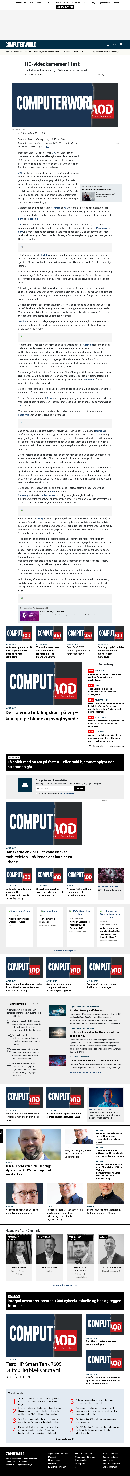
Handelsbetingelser (111, 1463)
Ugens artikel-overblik (58, 1453)
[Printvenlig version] (103, 75)
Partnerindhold (81, 1460)
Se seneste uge (64, 1439)
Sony (20, 218)
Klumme (9, 1163)
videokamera (48, 495)
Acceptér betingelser (47, 793)
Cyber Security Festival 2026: (53, 612)
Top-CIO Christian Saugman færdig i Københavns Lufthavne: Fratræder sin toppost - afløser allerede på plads (97, 1430)
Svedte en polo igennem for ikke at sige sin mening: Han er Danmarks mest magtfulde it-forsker (105, 738)
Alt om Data (11, 644)
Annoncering (89, 2)
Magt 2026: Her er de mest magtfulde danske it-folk (36, 51)
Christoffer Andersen (111, 1267)
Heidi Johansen (19, 1267)
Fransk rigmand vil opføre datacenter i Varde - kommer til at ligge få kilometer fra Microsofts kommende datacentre (96, 1411)
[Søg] (114, 44)
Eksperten (76, 2)
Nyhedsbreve (104, 2)
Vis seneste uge (117, 746)
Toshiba (56, 207)
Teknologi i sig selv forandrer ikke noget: (96, 190)
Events (40, 2)
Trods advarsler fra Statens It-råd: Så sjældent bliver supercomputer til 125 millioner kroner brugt (38, 1401)
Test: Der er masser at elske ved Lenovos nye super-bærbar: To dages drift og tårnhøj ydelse (39, 1420)
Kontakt (117, 2)
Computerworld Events (85, 1457)
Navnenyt (52, 1463)
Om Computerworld (18, 2)
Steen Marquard (49, 1267)
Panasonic (32, 218)
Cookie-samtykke (110, 1457)
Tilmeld (79, 788)
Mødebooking (62, 2)
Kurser (49, 2)
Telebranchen (101, 700)
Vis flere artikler (96, 746)
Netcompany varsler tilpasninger (106, 51)
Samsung (100, 431)
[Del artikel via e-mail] (99, 75)
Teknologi (99, 671)
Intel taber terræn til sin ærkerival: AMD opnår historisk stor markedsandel (104, 677)
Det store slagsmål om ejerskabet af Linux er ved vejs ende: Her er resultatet (106, 724)
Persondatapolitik (110, 1453)
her (47, 146)
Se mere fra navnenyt (64, 1285)
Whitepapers (81, 1463)
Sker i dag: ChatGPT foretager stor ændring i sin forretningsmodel (97, 1420)
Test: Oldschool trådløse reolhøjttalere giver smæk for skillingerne (102, 692)
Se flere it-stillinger (64, 951)
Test (97, 685)
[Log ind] (108, 44)
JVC (54, 152)
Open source (101, 717)
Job (31, 2)
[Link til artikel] (19, 633)
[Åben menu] (121, 44)
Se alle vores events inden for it (85, 1072)
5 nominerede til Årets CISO (76, 51)
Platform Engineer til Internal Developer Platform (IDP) (79, 925)
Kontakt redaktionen (57, 1467)
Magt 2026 (99, 732)
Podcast (52, 1457)
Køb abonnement (65, 7)
